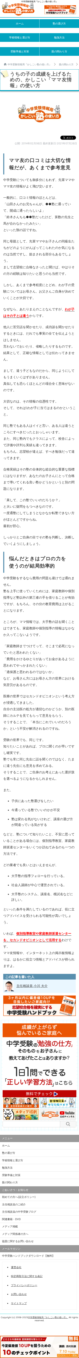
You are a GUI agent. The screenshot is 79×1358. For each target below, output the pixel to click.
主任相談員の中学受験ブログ (19, 1211)
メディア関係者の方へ (15, 1233)
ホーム (20, 23)
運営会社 (16, 1267)
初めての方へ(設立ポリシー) (19, 1196)
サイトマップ (19, 1303)
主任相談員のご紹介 (14, 1204)
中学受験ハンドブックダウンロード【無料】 (28, 1255)
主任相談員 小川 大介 (32, 986)
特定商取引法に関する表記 (27, 1276)
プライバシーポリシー (24, 1285)
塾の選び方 (59, 23)
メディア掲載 (10, 1226)
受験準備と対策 (20, 51)
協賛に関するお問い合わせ (18, 1241)
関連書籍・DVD (11, 1219)
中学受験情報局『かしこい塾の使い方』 (29, 64)
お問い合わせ (19, 1294)
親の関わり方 (59, 51)
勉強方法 (59, 37)
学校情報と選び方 (19, 37)
